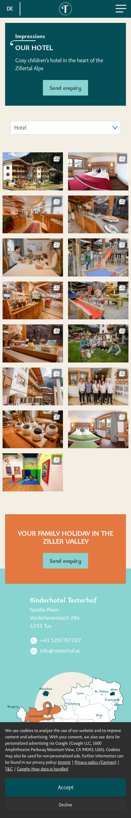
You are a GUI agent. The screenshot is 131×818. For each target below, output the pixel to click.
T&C (9, 769)
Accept (65, 787)
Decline (65, 805)
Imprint (64, 762)
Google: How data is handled (42, 769)
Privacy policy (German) (95, 762)
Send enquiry (65, 87)
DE (10, 8)
